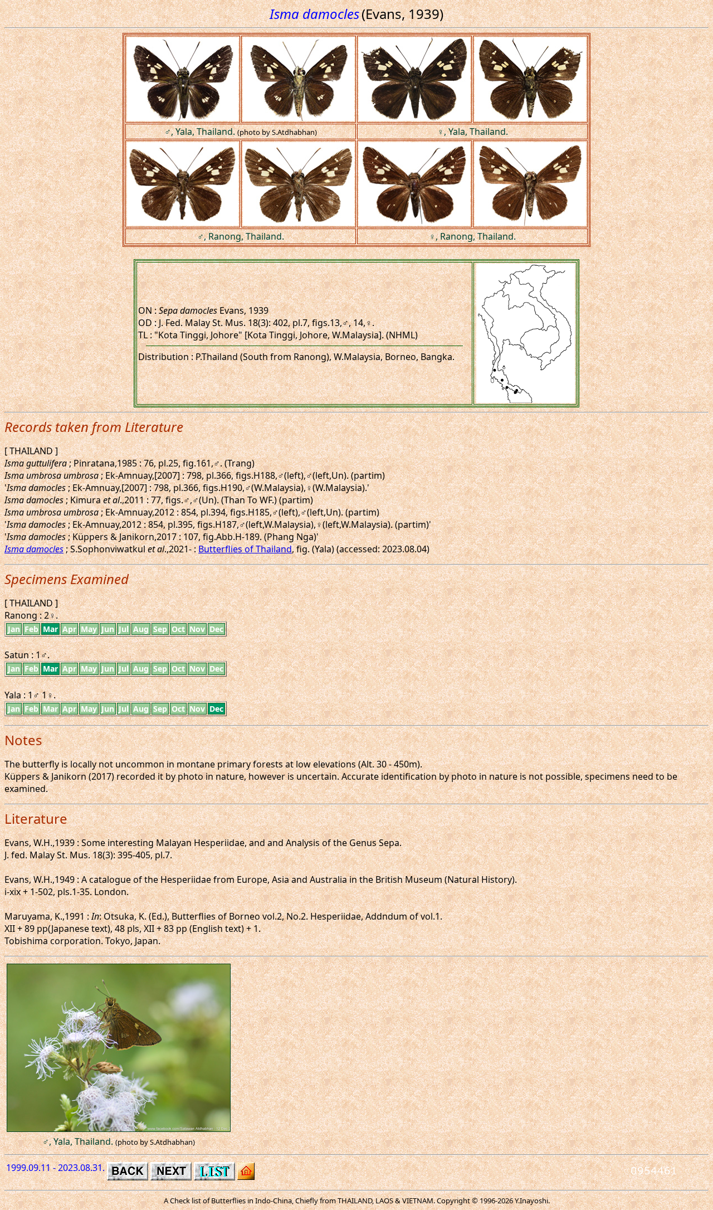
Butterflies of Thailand (245, 549)
